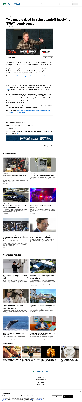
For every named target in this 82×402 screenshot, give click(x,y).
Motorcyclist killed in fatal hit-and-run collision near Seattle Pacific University (15, 206)
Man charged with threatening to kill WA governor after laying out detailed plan (41, 236)
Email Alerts (41, 382)
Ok (80, 391)
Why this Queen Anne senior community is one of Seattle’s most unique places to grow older (42, 306)
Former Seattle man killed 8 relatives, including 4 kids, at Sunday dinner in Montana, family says (15, 237)
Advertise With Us (41, 384)
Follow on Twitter (41, 380)
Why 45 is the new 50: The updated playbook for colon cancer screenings (42, 334)
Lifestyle (50, 4)
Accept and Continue (68, 396)
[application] (29, 42)
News (28, 4)
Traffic (38, 4)
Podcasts (56, 4)
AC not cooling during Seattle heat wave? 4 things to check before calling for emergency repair (15, 277)
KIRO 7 (8, 89)
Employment (41, 386)
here (49, 131)
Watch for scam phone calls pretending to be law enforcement (33, 76)
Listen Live (68, 4)
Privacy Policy (5, 399)
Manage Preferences (57, 396)
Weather (44, 4)
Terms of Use (40, 398)
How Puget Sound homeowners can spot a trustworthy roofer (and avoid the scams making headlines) (42, 277)
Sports (33, 4)
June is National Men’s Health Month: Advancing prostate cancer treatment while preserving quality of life (15, 307)
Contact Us (41, 377)
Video (62, 4)
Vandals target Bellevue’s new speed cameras (42, 175)
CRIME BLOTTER (9, 16)
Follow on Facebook (41, 379)
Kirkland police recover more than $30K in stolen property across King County (14, 176)
